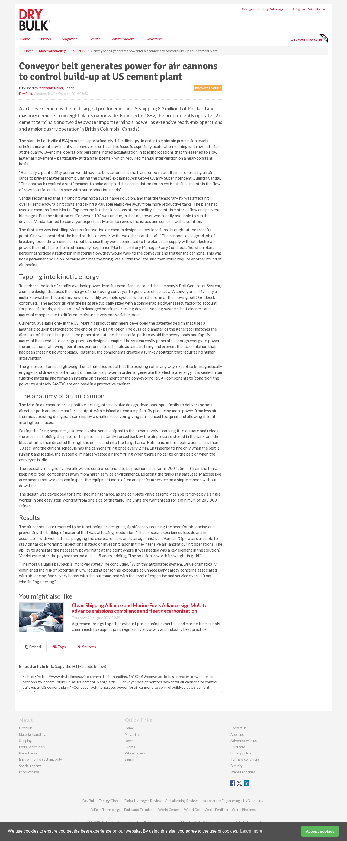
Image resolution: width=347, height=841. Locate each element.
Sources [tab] (88, 646)
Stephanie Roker (51, 88)
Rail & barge (28, 753)
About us (237, 734)
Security (236, 766)
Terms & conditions (245, 759)
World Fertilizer (217, 809)
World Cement (169, 809)
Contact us (319, 9)
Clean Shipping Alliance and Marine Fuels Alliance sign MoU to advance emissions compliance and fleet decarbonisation (140, 608)
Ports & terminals (32, 747)
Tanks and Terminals (139, 809)
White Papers (135, 753)
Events (95, 39)
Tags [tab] (61, 646)
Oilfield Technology (105, 809)
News (129, 740)
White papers (122, 39)
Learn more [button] (251, 831)
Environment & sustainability (40, 759)
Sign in (300, 9)
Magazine (70, 39)
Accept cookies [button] (320, 831)
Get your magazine (306, 39)
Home (25, 39)
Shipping (25, 740)
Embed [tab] (34, 646)
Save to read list (209, 88)
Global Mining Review (181, 801)
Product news (29, 772)
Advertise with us (243, 740)
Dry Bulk (25, 93)
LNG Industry (253, 801)
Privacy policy (240, 753)
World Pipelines (244, 809)
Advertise (153, 39)
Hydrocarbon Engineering (220, 801)
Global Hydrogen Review (143, 801)
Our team (237, 747)
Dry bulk (25, 728)
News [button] (46, 39)
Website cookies (242, 772)
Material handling (32, 734)
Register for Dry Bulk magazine (267, 9)
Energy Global (109, 801)
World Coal (192, 809)
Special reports (30, 766)
